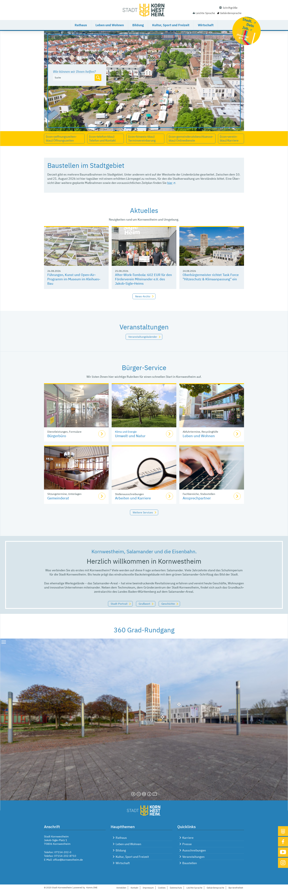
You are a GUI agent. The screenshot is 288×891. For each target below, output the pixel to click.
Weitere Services (143, 512)
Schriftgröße (230, 7)
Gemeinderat (58, 498)
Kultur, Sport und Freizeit (170, 25)
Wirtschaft (206, 25)
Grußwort (144, 603)
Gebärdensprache (231, 13)
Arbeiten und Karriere (133, 498)
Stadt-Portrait (119, 603)
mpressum (148, 887)
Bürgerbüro (56, 435)
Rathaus (81, 25)
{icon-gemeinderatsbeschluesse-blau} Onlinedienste (191, 138)
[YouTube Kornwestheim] (283, 852)
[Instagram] (283, 863)
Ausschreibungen (194, 850)
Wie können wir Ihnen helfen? (74, 71)
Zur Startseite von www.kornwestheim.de (144, 10)
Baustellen (189, 863)
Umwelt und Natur (130, 435)
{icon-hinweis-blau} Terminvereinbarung (142, 138)
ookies (162, 887)
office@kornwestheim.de (68, 859)
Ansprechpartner (197, 498)
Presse (187, 844)
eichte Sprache (194, 887)
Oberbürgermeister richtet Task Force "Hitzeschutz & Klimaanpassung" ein (211, 276)
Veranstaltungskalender (142, 336)
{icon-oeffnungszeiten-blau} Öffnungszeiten (61, 138)
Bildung (138, 25)
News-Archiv (142, 296)
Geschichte (168, 603)
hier (169, 183)
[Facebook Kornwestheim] (283, 841)
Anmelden (121, 887)
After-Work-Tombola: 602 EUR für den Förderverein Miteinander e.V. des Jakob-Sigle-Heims (143, 279)
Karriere (188, 838)
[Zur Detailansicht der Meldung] (76, 246)
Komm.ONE (92, 887)
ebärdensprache (215, 887)
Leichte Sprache (205, 13)
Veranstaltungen (193, 857)
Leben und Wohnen (110, 25)
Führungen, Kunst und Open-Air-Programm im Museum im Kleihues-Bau (73, 279)
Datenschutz (176, 887)
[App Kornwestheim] (283, 831)
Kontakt (134, 887)
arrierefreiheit (235, 887)
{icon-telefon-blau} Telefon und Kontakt (102, 138)
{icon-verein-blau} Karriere (229, 138)
